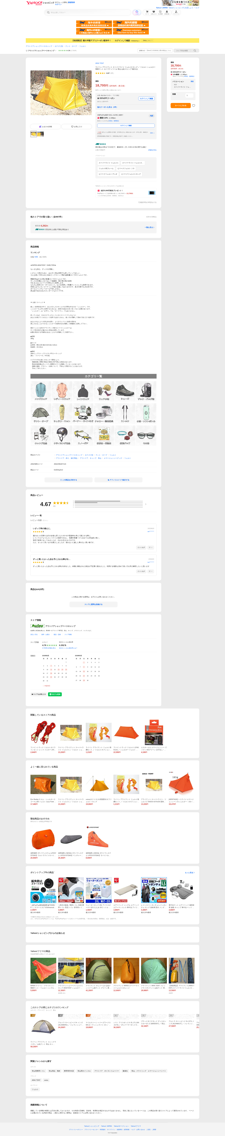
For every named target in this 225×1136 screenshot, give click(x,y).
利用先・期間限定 (114, 121)
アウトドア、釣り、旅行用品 (66, 458)
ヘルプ (196, 8)
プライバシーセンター (91, 1129)
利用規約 (102, 1129)
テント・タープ (71, 46)
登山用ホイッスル (84, 1071)
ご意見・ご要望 (151, 1129)
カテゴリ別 (59, 46)
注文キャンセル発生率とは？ (68, 648)
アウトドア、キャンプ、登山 (90, 458)
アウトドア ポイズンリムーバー (106, 1071)
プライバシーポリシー (76, 1129)
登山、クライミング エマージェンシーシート (148, 1071)
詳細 (151, 133)
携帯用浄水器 (69, 1071)
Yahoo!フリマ (136, 1126)
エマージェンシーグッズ (113, 458)
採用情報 (126, 1129)
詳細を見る (152, 150)
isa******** (151, 562)
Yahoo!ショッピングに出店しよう (181, 8)
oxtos (46, 1080)
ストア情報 (68, 634)
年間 (36, 257)
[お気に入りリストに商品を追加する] (193, 105)
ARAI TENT (36, 1080)
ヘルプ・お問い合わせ (138, 1129)
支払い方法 (34, 634)
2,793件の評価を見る (49, 648)
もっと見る (189, 873)
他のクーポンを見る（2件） (107, 107)
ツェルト (82, 46)
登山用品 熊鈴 (54, 1071)
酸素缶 (125, 1071)
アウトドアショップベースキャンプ (39, 46)
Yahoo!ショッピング (91, 1126)
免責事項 (119, 1129)
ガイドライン (111, 1129)
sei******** (151, 531)
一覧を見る (149, 227)
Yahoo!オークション (121, 1126)
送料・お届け (45, 634)
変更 (192, 81)
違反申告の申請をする (148, 202)
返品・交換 (57, 634)
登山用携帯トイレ (38, 1071)
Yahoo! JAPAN (162, 8)
